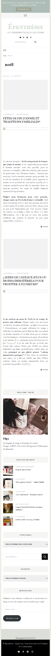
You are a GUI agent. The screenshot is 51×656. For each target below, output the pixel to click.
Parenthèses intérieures (24, 466)
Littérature (20, 479)
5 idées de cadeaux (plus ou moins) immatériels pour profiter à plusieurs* (24, 281)
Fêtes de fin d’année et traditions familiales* (21, 120)
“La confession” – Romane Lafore (29, 495)
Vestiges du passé (22, 504)
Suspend (11, 343)
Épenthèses (25, 26)
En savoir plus (23, 9)
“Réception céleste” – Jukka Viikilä (29, 482)
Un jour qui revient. (23, 470)
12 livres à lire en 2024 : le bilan (27, 520)
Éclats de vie (22, 114)
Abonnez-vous (12, 618)
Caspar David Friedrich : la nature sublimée (29, 508)
